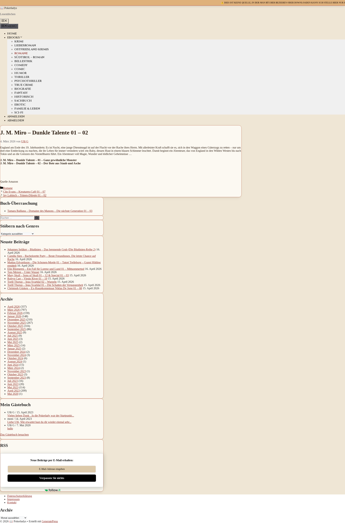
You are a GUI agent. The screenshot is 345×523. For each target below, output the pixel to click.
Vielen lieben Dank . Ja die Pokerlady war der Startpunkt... (40, 415)
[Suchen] (36, 218)
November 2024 (16, 355)
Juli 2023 (12, 380)
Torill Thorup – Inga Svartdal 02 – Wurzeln (32, 281)
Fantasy (21, 93)
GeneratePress (50, 521)
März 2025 (13, 345)
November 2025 (16, 322)
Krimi (18, 41)
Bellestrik (23, 61)
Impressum (13, 499)
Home (12, 34)
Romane (21, 53)
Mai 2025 (12, 342)
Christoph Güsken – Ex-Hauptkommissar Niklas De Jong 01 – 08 (44, 288)
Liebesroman (25, 45)
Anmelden (16, 116)
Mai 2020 (12, 393)
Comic (19, 69)
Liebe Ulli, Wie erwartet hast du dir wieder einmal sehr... (39, 422)
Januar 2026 (14, 316)
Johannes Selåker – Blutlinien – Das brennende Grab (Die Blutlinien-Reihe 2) (51, 249)
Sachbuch (23, 101)
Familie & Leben (27, 109)
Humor (20, 73)
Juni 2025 (13, 338)
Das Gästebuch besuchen (14, 434)
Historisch (23, 97)
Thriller (21, 77)
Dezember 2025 (16, 319)
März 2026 (13, 309)
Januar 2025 (14, 348)
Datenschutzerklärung (19, 496)
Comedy (21, 65)
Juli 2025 (12, 335)
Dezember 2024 (16, 351)
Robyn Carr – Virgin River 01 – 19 (27, 278)
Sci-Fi (18, 113)
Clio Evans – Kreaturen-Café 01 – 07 (24, 191)
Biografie (22, 89)
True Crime (23, 85)
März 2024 (13, 367)
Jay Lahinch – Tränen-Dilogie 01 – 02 (24, 195)
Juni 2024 (13, 364)
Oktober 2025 (15, 325)
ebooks (13, 37)
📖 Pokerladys (8, 8)
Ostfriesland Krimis (31, 49)
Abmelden (15, 120)
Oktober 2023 (15, 374)
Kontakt (11, 502)
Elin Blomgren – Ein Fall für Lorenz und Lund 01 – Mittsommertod (45, 268)
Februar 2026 (15, 313)
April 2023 (13, 390)
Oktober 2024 (15, 358)
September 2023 (16, 377)
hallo (10, 428)
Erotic (20, 105)
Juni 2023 (13, 384)
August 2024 (14, 361)
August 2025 (14, 332)
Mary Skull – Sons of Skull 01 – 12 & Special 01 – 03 (38, 275)
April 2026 (13, 306)
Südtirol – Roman (29, 57)
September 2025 (16, 329)
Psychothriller (28, 81)
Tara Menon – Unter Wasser (23, 272)
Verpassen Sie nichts (51, 478)
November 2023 (16, 371)
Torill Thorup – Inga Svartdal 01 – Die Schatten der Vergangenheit (45, 285)
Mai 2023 (12, 387)
